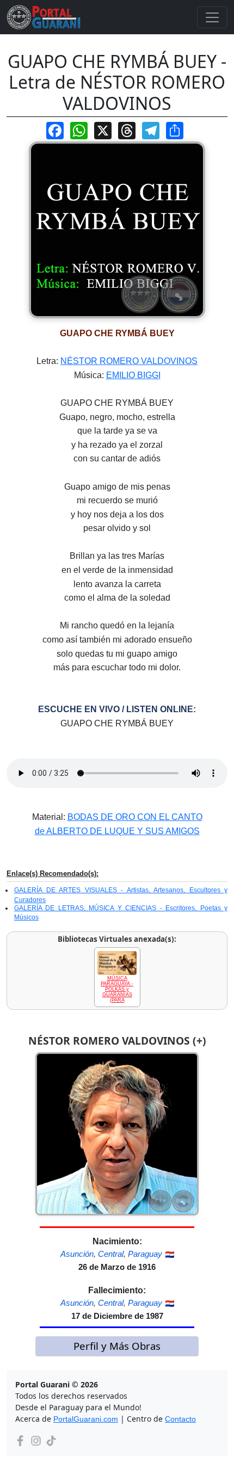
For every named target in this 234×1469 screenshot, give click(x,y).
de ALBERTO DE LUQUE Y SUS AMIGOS (117, 831)
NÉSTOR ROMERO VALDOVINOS (129, 361)
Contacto (180, 1419)
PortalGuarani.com (85, 1419)
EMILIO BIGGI (133, 375)
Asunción (77, 1253)
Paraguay (145, 1253)
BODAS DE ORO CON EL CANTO (134, 817)
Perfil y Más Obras (117, 1346)
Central (111, 1253)
